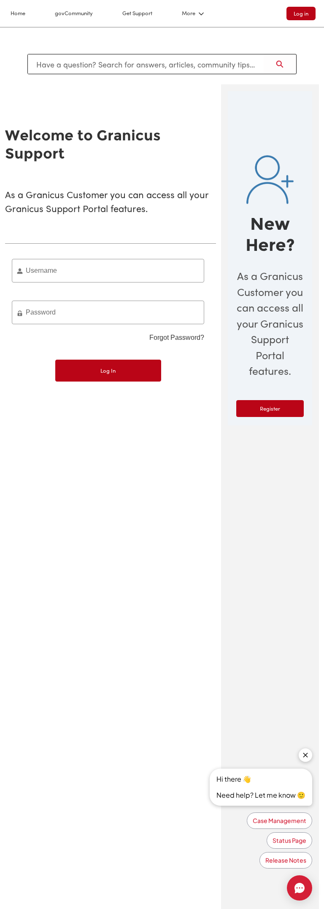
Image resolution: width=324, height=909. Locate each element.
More (188, 13)
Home (18, 13)
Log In (108, 370)
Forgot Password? (176, 337)
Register (270, 408)
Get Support (137, 13)
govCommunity (74, 13)
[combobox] (145, 64)
